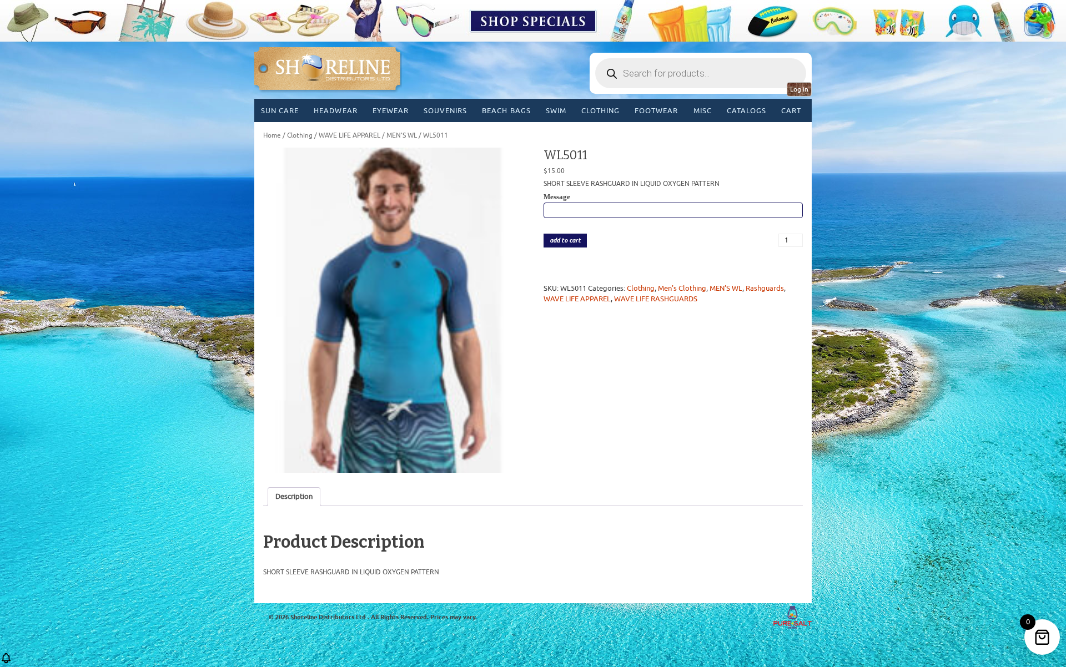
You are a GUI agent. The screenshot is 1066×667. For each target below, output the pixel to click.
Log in (799, 89)
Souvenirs (445, 110)
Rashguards (765, 288)
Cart (791, 110)
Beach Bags (506, 110)
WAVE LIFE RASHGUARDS (655, 299)
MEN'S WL (401, 135)
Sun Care (280, 110)
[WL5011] (392, 310)
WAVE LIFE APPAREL (349, 135)
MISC (702, 110)
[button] (6, 661)
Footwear (656, 110)
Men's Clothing (682, 288)
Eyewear (391, 110)
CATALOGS (746, 110)
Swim (556, 110)
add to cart (565, 240)
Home (272, 135)
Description (294, 496)
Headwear (335, 110)
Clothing (600, 110)
